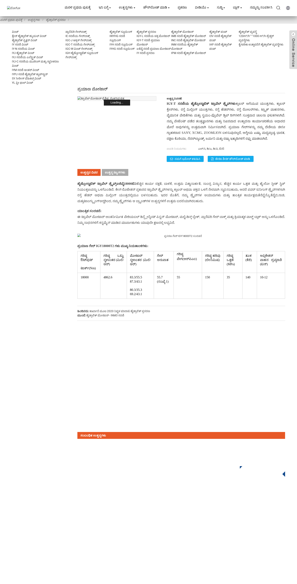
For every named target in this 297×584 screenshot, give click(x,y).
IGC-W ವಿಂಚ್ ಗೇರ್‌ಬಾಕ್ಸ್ (78, 48)
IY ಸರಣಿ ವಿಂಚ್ (20, 44)
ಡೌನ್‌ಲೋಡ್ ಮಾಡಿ (155, 7)
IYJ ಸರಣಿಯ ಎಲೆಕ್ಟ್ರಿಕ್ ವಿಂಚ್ (27, 57)
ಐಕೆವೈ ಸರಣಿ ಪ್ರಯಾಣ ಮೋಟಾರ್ (154, 48)
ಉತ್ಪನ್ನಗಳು (126, 7)
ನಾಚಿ (281, 195)
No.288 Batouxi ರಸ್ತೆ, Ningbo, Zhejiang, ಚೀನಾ (249, 525)
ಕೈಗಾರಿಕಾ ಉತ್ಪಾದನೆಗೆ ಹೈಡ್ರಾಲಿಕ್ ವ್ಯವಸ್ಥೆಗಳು (261, 44)
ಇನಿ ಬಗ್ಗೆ (103, 7)
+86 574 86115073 (232, 533)
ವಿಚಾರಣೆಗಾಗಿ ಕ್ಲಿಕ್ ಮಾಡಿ (259, 470)
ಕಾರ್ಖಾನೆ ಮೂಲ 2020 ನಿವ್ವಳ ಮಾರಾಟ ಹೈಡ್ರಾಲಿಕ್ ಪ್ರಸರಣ (120, 311)
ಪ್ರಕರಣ (182, 7)
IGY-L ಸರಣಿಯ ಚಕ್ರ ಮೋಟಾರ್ (153, 36)
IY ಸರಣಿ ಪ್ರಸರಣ (146, 53)
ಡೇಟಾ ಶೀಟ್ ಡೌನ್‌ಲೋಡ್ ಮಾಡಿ (232, 159)
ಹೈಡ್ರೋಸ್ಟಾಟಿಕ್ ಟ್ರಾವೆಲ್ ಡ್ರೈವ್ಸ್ (96, 183)
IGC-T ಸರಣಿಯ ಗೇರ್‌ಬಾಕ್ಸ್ (80, 44)
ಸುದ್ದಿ (219, 7)
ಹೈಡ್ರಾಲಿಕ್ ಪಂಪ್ (218, 31)
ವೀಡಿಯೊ (200, 7)
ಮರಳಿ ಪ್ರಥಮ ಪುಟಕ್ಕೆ (78, 7)
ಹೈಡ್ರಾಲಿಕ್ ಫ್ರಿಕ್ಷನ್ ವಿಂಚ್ (24, 40)
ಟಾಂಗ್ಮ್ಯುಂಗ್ (91, 201)
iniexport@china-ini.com (237, 517)
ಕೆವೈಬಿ (274, 195)
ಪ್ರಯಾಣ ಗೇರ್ (86, 246)
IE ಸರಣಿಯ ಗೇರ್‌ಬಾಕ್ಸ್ (77, 36)
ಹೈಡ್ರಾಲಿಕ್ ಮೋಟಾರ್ (182, 31)
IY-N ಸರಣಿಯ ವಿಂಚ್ (23, 48)
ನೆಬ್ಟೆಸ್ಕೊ (265, 195)
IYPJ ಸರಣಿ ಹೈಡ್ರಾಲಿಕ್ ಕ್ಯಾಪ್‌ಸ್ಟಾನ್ (30, 74)
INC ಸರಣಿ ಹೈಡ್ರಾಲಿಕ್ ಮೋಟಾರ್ (188, 40)
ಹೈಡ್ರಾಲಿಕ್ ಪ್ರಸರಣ (55, 19)
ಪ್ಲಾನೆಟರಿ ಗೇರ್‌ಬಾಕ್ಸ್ (75, 31)
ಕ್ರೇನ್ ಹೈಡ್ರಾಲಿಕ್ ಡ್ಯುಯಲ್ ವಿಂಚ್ (29, 36)
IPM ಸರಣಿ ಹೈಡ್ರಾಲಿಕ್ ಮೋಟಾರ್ (188, 53)
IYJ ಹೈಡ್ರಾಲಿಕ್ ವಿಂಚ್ (23, 53)
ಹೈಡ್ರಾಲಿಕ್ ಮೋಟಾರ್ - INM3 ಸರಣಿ (105, 315)
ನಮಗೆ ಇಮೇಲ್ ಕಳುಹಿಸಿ (187, 159)
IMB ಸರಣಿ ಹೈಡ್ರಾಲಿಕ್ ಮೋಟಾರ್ (188, 36)
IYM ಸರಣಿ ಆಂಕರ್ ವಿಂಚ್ (25, 70)
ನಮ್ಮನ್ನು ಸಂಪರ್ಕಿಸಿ (261, 7)
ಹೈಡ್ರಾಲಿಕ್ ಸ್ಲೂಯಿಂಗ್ (121, 31)
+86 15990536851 (234, 542)
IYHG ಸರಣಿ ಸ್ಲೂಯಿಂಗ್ (122, 48)
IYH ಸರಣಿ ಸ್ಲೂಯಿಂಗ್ (121, 44)
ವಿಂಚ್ (15, 31)
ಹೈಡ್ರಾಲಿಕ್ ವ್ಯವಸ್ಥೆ (248, 31)
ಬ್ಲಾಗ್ (236, 7)
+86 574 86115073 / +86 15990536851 (250, 509)
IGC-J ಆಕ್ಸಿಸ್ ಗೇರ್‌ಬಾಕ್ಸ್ (78, 40)
